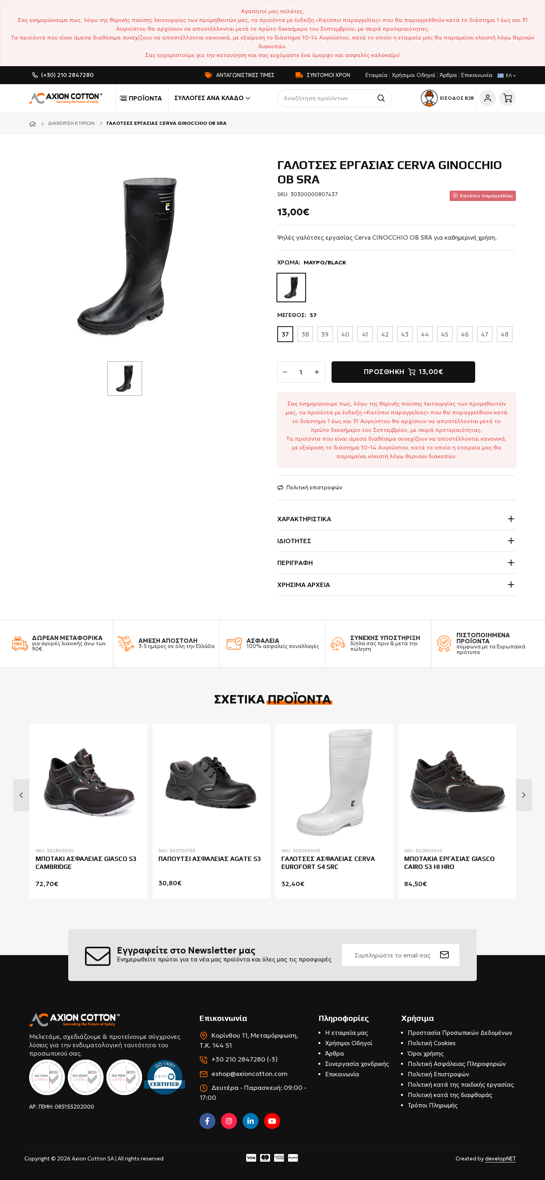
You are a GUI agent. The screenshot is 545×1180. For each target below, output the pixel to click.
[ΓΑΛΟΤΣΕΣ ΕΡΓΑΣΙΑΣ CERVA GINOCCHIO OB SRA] (127, 255)
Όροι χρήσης (426, 1053)
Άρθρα (448, 75)
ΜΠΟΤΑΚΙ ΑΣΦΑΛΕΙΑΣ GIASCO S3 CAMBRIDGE (86, 863)
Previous (21, 795)
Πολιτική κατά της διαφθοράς (450, 1095)
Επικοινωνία (476, 75)
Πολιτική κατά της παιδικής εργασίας (461, 1084)
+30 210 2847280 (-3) (244, 1059)
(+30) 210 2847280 (67, 75)
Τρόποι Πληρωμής (433, 1105)
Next (524, 795)
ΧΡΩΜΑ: (311, 262)
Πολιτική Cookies (432, 1043)
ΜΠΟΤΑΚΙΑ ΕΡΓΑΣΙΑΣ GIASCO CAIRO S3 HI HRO (449, 863)
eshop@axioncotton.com (249, 1074)
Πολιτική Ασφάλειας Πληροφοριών (457, 1064)
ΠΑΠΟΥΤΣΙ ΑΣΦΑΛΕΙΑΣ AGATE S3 (209, 859)
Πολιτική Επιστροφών (438, 1074)
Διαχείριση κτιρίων (71, 123)
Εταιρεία (376, 75)
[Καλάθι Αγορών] (507, 98)
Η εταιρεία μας (346, 1032)
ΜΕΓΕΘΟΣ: (297, 315)
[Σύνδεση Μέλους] (487, 98)
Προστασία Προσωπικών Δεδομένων (460, 1032)
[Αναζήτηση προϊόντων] (383, 98)
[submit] (444, 955)
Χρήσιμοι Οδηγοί (413, 75)
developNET (500, 1158)
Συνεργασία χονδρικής (357, 1064)
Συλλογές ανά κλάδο (209, 98)
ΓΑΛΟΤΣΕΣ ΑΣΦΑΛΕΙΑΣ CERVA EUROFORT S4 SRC (328, 863)
